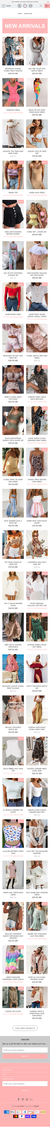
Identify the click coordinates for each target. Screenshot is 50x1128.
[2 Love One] (25, 5)
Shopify (36, 1106)
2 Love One (20, 1106)
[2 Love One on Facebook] (18, 1099)
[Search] (42, 6)
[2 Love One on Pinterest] (23, 1099)
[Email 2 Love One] (31, 1099)
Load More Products (25, 1028)
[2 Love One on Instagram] (27, 1099)
